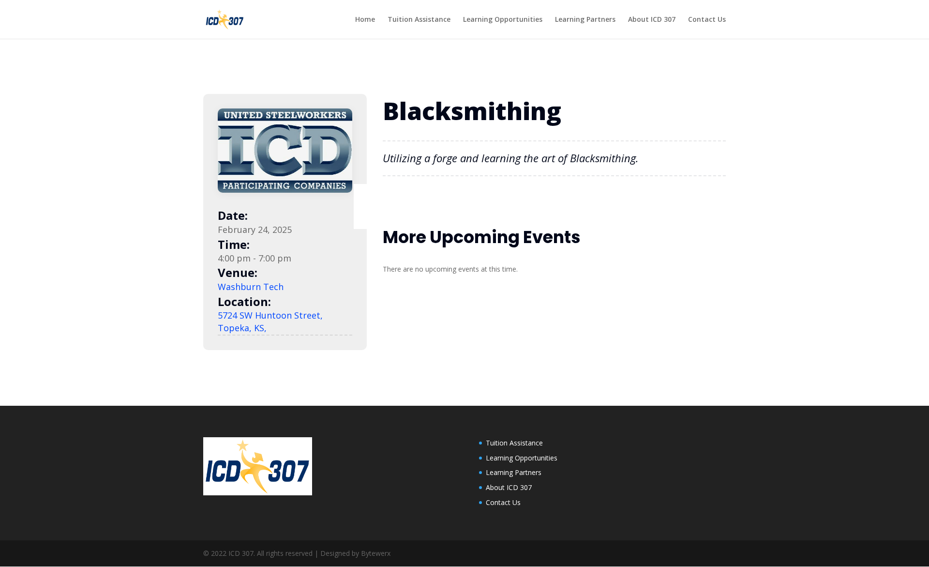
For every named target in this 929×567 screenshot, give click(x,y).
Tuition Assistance (419, 20)
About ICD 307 (651, 20)
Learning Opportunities (502, 20)
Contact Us (707, 20)
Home (365, 20)
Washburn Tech (251, 286)
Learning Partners (585, 20)
